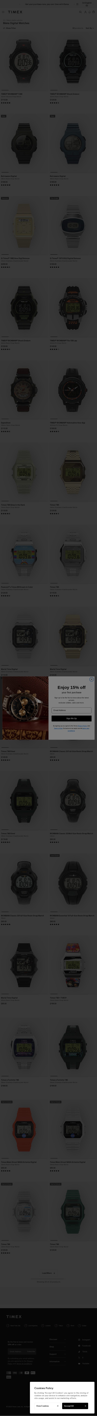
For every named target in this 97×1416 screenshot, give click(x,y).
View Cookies (42, 1406)
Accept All (69, 1406)
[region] (62, 1397)
